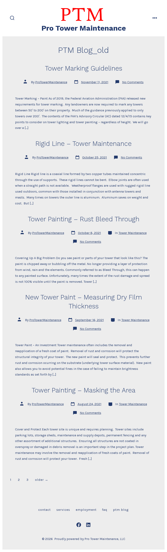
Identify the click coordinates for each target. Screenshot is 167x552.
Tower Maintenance (133, 233)
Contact (44, 510)
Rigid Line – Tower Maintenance (83, 143)
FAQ (104, 510)
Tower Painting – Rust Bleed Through (83, 219)
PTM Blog (121, 510)
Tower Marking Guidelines (83, 68)
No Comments (133, 82)
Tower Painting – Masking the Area (83, 390)
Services (63, 510)
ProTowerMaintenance (51, 82)
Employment (86, 510)
